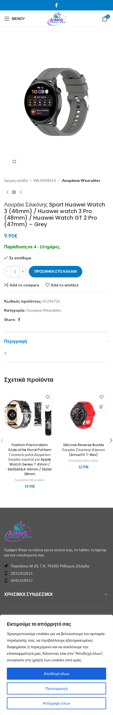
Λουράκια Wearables (81, 180)
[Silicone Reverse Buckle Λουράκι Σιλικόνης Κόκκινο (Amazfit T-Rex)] (83, 415)
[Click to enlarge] (14, 162)
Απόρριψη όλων (56, 703)
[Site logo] (56, 18)
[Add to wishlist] (47, 397)
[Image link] (18, 531)
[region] (56, 665)
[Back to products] (14, 192)
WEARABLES (44, 180)
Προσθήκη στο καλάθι (55, 271)
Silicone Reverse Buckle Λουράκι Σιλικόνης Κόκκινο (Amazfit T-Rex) (83, 450)
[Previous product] (7, 192)
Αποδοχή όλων (56, 673)
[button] (47, 407)
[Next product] (20, 192)
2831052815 (22, 573)
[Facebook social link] (56, 5)
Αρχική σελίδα (16, 180)
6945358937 (22, 580)
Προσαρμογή (56, 688)
